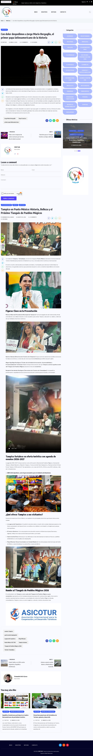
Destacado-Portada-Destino (85, 57)
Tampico (15, 258)
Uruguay (70, 112)
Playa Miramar (22, 638)
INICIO (35, 12)
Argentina (85, 36)
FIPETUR (6, 720)
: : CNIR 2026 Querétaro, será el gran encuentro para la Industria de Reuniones (28, 473)
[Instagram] (18, 154)
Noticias (8, 20)
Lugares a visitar (85, 79)
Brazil (85, 41)
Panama (70, 91)
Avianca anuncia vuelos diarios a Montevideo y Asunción (76, 141)
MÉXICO (70, 85)
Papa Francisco (22, 118)
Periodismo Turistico (70, 98)
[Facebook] (15, 154)
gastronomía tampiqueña (11, 635)
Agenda (70, 36)
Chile (70, 47)
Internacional (70, 79)
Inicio (2, 20)
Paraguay (85, 91)
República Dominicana (70, 105)
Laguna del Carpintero (10, 638)
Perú (85, 96)
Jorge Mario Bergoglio (10, 118)
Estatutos (70, 70)
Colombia (70, 55)
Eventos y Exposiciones (85, 71)
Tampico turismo (23, 642)
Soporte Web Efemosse (46, 753)
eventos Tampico (9, 631)
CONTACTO (63, 12)
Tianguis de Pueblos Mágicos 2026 (13, 646)
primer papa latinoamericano (12, 122)
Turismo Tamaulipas (9, 649)
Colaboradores (85, 48)
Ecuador (70, 64)
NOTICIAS (53, 12)
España (85, 64)
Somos (85, 104)
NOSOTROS (44, 12)
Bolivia (70, 41)
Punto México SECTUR (10, 642)
